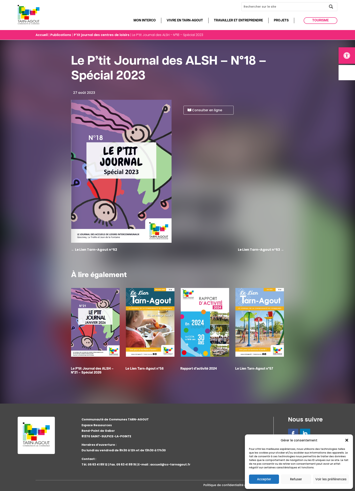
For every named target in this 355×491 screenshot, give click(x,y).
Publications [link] (60, 35)
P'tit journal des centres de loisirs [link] (101, 35)
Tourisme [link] (320, 20)
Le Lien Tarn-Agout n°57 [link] (199, 368)
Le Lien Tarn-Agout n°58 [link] (90, 368)
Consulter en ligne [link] (207, 110)
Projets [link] (281, 20)
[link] (347, 55)
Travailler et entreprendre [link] (238, 20)
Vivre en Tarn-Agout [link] (185, 20)
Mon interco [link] (145, 20)
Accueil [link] (42, 35)
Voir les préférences (331, 479)
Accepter (264, 479)
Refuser (296, 479)
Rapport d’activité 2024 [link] (144, 368)
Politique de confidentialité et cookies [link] (231, 485)
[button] (347, 440)
